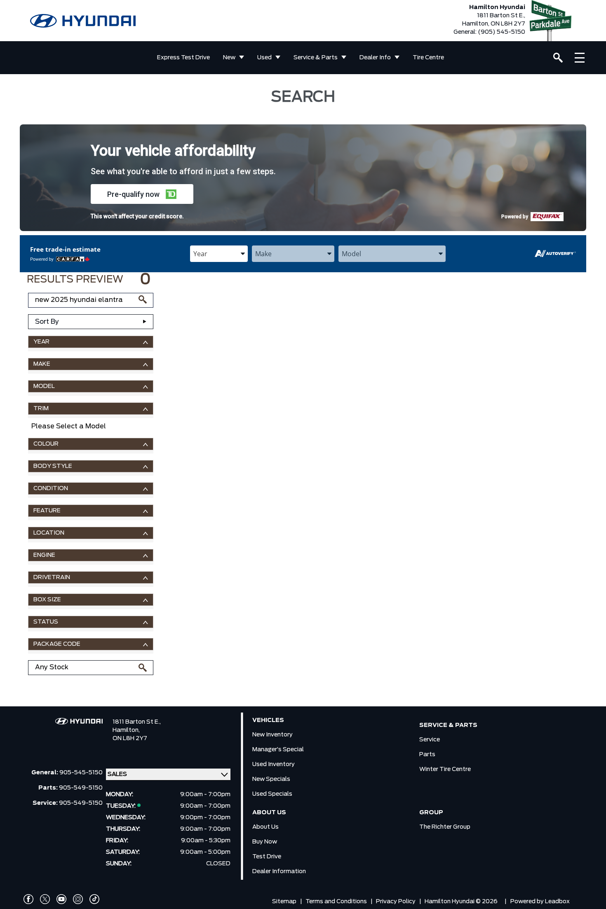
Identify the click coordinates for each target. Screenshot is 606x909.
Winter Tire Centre (445, 769)
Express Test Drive (183, 58)
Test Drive (266, 857)
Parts (427, 754)
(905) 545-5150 (501, 32)
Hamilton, (126, 730)
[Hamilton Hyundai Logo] (83, 21)
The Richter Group (444, 827)
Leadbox (557, 901)
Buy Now (264, 842)
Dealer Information (279, 871)
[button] (142, 194)
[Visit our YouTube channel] (61, 899)
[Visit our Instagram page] (78, 899)
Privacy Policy (396, 901)
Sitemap (284, 901)
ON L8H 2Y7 (130, 738)
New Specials (271, 779)
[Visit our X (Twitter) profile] (45, 899)
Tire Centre (428, 58)
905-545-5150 (81, 773)
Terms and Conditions (336, 901)
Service (429, 740)
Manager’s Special (278, 749)
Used (264, 58)
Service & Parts (316, 58)
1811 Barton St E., (137, 722)
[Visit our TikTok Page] (94, 899)
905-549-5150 (81, 788)
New (229, 58)
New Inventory (272, 735)
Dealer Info (375, 58)
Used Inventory (273, 764)
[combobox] (219, 253)
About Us (265, 827)
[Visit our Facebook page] (28, 899)
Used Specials (272, 794)
